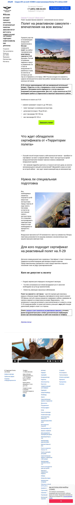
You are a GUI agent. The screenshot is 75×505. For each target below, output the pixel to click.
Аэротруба (7, 22)
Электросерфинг (45, 407)
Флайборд (43, 394)
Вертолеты (7, 32)
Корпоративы (7, 59)
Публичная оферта (9, 376)
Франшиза (6, 57)
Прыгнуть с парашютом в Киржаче (44, 472)
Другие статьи (26, 322)
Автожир (6, 18)
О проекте (6, 49)
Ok (61, 501)
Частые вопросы (8, 51)
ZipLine (43, 397)
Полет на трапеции (46, 412)
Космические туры (45, 414)
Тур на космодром (46, 490)
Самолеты (43, 492)
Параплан (6, 27)
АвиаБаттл (43, 488)
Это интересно (63, 372)
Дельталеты (44, 403)
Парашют (6, 20)
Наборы (43, 476)
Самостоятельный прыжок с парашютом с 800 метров (46, 457)
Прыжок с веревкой (46, 430)
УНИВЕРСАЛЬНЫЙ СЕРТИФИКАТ (9, 35)
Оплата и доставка (6, 54)
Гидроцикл (7, 38)
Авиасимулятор (9, 30)
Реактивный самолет (46, 495)
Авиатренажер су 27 (46, 428)
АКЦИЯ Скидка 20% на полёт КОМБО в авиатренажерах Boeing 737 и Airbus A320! (37, 2)
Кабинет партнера (9, 374)
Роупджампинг (45, 405)
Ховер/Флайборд (9, 41)
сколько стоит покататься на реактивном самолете (44, 310)
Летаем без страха (45, 478)
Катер (42, 410)
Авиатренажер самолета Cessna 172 (45, 463)
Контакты (6, 61)
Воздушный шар (9, 25)
